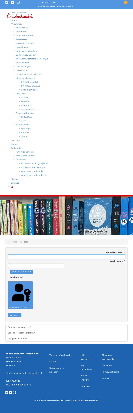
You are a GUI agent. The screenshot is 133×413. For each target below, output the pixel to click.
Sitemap (106, 378)
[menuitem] (14, 20)
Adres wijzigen (85, 377)
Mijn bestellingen (87, 367)
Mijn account (85, 357)
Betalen (53, 361)
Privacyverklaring (110, 372)
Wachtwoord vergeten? (19, 327)
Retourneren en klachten (57, 370)
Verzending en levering (60, 355)
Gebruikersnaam (115, 252)
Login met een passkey (20, 307)
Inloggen (14, 315)
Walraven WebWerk (91, 400)
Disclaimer (107, 365)
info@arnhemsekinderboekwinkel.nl (55, 6)
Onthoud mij (16, 277)
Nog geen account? (17, 338)
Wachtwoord (117, 261)
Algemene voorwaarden (108, 357)
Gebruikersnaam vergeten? (21, 333)
